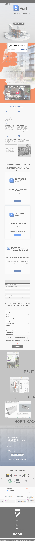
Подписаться (24, 49)
